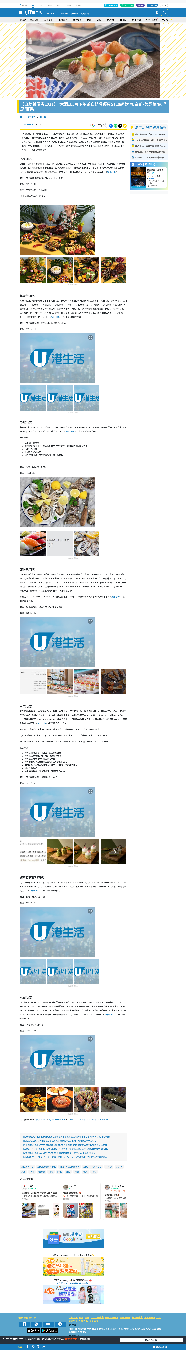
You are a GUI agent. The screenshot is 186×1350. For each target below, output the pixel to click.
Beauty (60, 5)
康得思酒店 (104, 1119)
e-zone (78, 5)
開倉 (87, 1317)
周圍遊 (123, 19)
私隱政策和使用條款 (71, 1338)
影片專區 (111, 19)
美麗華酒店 (41, 1119)
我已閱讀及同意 (151, 1339)
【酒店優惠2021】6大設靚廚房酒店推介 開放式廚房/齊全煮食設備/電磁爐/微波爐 (58, 1152)
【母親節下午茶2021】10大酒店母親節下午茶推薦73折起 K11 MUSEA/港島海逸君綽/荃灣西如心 (65, 1148)
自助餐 (43, 117)
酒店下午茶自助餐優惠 (69, 1166)
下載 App (153, 5)
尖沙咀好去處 (97, 1317)
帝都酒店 (82, 1119)
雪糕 (60, 1171)
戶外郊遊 (83, 1320)
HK (33, 5)
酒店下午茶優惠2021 (93, 1166)
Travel (41, 5)
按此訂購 (111, 171)
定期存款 (85, 14)
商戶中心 (140, 5)
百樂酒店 (72, 1119)
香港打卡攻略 (151, 19)
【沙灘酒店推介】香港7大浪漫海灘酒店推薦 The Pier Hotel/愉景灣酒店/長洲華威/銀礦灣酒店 (64, 1156)
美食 (32, 1171)
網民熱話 (73, 1328)
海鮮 (24, 1171)
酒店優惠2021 (28, 1166)
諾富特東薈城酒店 (57, 1119)
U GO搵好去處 (112, 5)
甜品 (94, 1171)
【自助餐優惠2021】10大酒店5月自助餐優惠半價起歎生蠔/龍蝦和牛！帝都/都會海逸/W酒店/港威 (66, 1136)
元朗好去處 (125, 1317)
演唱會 (23, 19)
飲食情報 (32, 117)
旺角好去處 (149, 1317)
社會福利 (93, 1320)
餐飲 (51, 1171)
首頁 (22, 117)
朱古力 (120, 1166)
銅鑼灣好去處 (111, 1317)
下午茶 (109, 1166)
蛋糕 (86, 1171)
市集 (81, 1317)
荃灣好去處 (137, 1317)
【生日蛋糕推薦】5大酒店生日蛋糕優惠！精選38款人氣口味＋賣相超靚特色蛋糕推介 (60, 1140)
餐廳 (77, 1171)
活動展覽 (73, 1317)
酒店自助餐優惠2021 (47, 1166)
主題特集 (166, 19)
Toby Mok (28, 124)
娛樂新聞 (74, 14)
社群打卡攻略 (128, 5)
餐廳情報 (73, 1320)
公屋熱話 (64, 14)
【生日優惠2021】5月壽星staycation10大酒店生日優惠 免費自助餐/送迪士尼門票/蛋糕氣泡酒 (64, 1144)
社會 (158, 1317)
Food (50, 5)
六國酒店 (93, 1119)
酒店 (69, 1171)
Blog (69, 5)
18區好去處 (135, 19)
